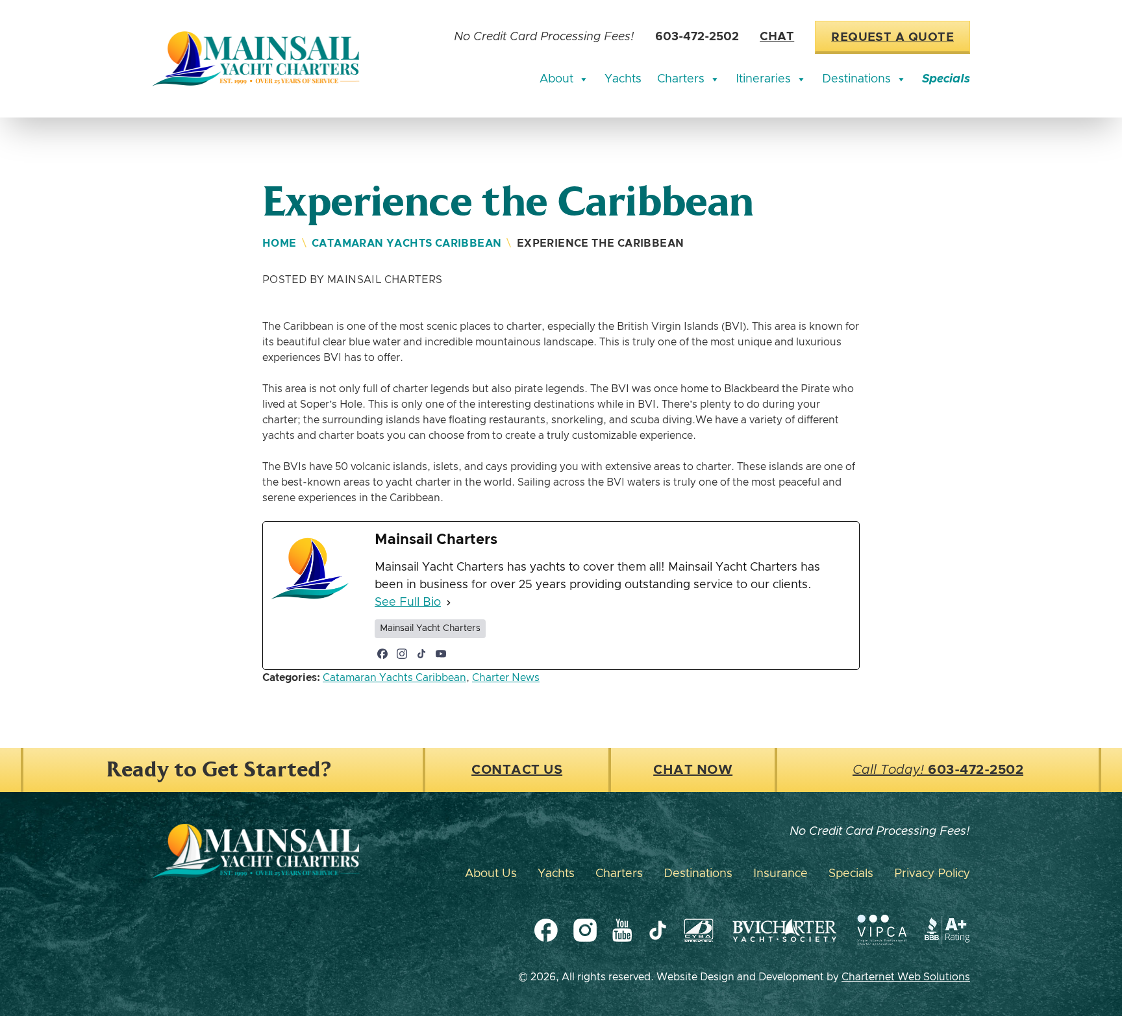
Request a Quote (892, 37)
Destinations (856, 79)
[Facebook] (382, 654)
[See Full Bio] (448, 603)
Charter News (506, 678)
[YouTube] (441, 654)
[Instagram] (402, 654)
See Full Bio (408, 602)
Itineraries (763, 79)
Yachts (623, 79)
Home (279, 243)
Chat (777, 37)
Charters (680, 79)
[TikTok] (421, 654)
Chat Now (692, 769)
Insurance (780, 874)
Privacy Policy (932, 874)
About (556, 79)
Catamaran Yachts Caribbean (406, 243)
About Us (491, 874)
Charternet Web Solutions (906, 977)
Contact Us (516, 769)
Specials (946, 79)
